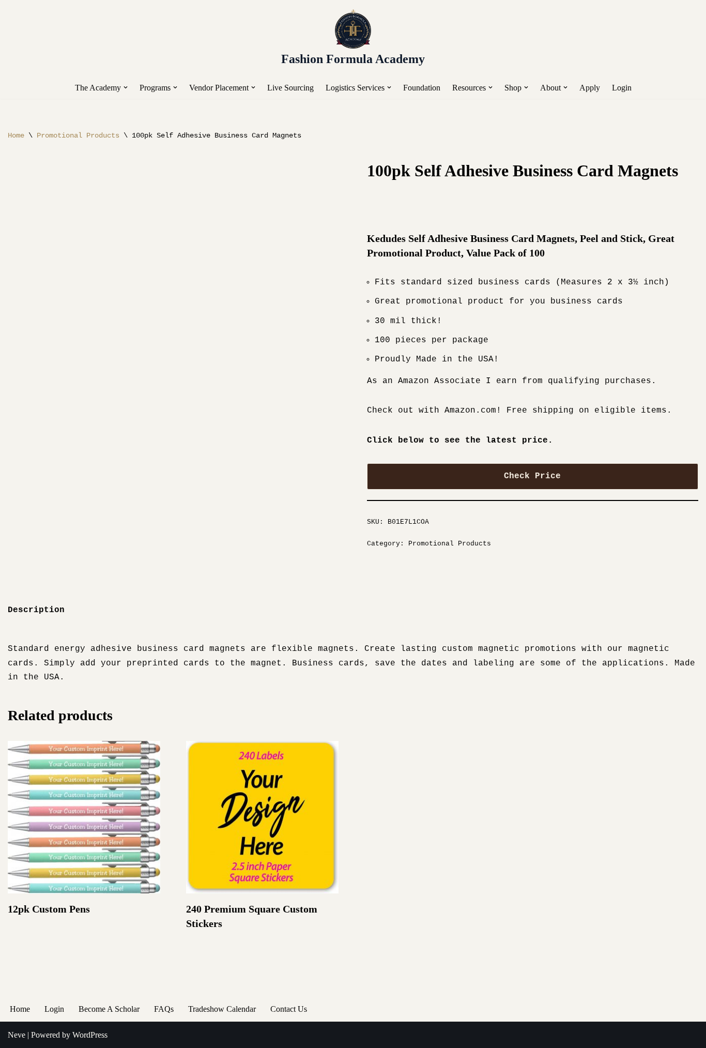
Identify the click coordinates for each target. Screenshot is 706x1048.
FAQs (164, 1009)
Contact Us (288, 1009)
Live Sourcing (290, 87)
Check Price (532, 476)
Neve (16, 1034)
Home (16, 135)
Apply (589, 87)
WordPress (90, 1034)
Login (622, 87)
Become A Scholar (109, 1009)
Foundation (421, 87)
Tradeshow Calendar (222, 1009)
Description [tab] (36, 610)
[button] (126, 87)
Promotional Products (78, 135)
